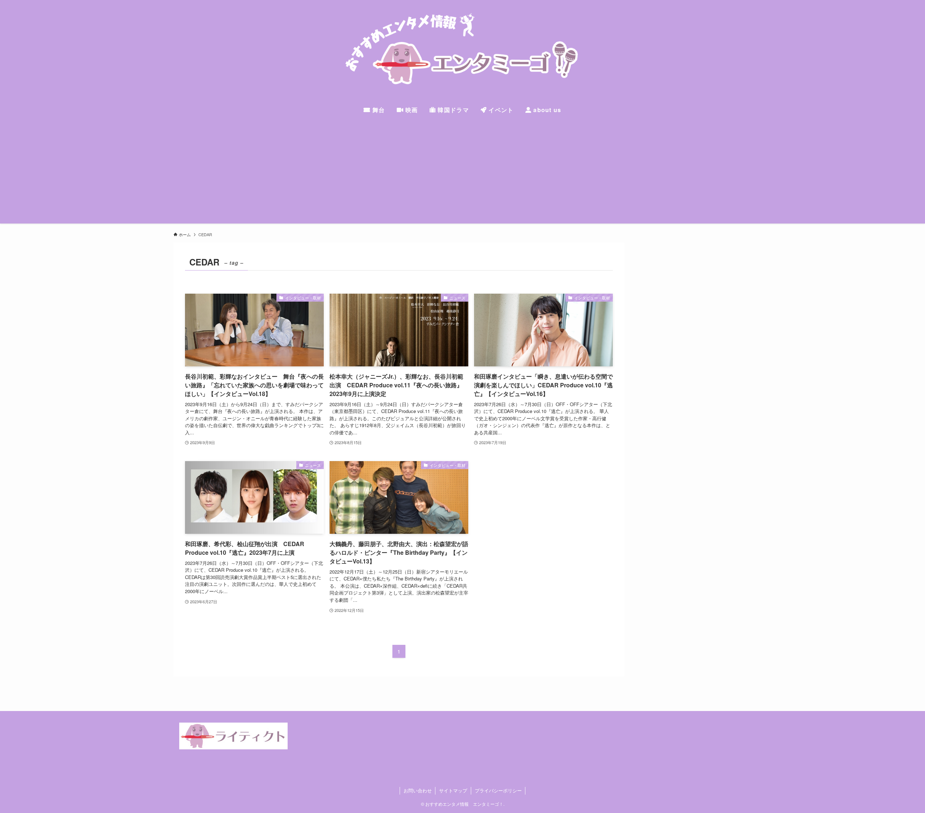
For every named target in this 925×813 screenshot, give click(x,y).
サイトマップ (453, 790)
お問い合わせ (418, 790)
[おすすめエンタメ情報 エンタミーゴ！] (462, 52)
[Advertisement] (462, 173)
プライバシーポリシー (498, 790)
